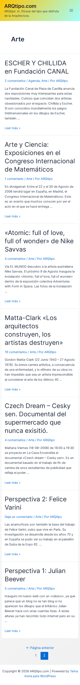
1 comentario (14, 179)
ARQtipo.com (20, 6)
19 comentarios (16, 352)
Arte (44, 81)
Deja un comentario (19, 517)
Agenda (34, 81)
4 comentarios (15, 259)
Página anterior (40, 648)
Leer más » (12, 128)
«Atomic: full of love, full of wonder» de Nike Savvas (39, 241)
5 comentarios (15, 588)
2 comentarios (15, 81)
